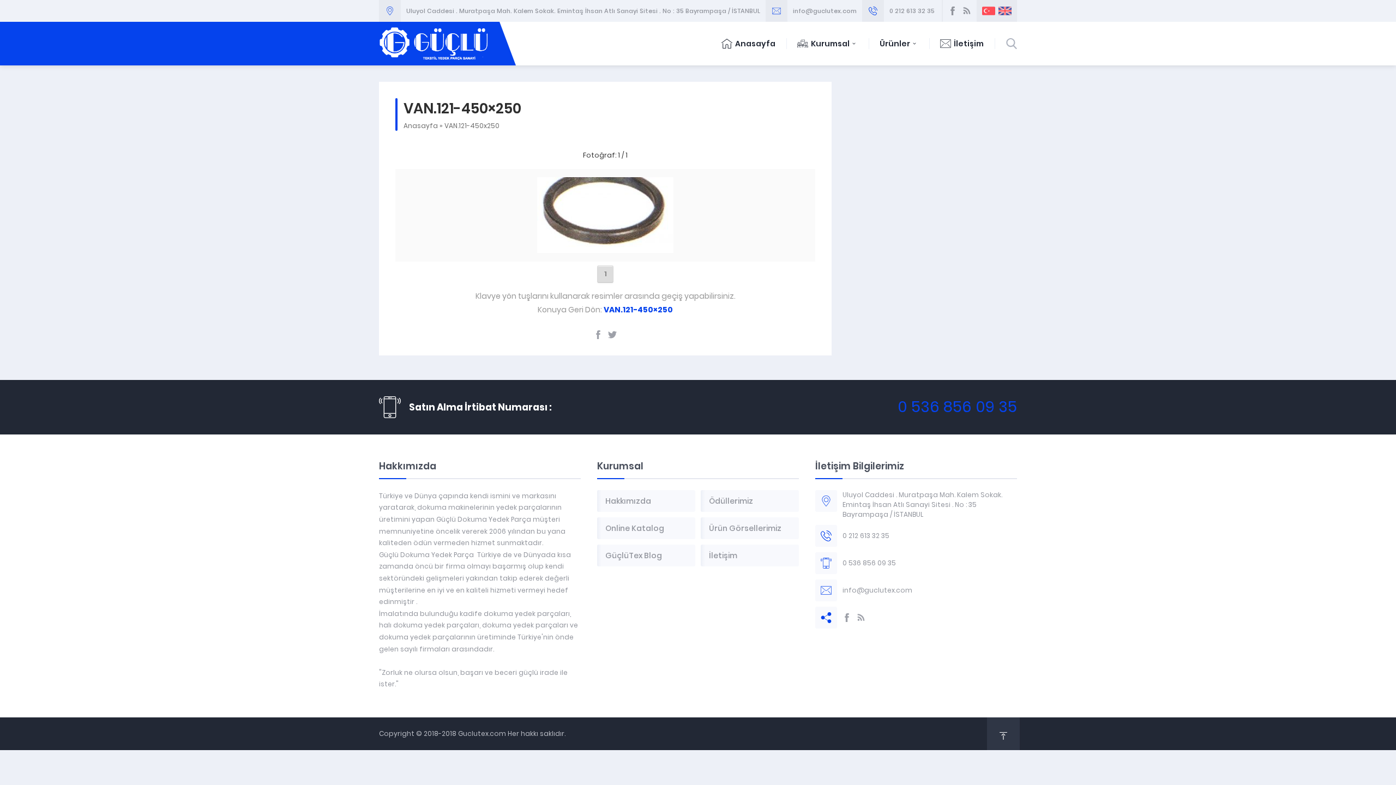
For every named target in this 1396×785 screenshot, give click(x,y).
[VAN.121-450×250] (605, 246)
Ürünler (895, 43)
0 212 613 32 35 (912, 11)
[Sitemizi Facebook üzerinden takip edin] (952, 11)
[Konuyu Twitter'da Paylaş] (612, 334)
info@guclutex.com (825, 11)
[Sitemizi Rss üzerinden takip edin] (966, 11)
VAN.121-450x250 (472, 125)
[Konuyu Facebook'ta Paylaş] (598, 334)
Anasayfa (755, 43)
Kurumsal (830, 43)
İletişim (969, 43)
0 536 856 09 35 (957, 407)
